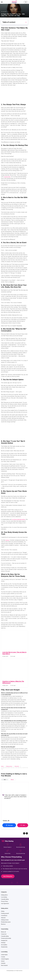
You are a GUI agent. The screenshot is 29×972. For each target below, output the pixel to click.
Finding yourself (5, 913)
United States (4, 954)
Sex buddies (4, 944)
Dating (2, 911)
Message (10, 825)
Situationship (4, 946)
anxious (7, 540)
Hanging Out (4, 940)
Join (26, 2)
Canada (3, 956)
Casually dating (5, 899)
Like (24, 825)
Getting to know (4, 919)
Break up (3, 924)
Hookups (3, 942)
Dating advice (4, 895)
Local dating (4, 897)
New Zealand (4, 965)
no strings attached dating (18, 519)
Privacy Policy (4, 901)
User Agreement (5, 903)
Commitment (4, 915)
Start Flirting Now (7, 876)
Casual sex (3, 934)
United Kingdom (5, 959)
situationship (7, 176)
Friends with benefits (6, 938)
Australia (3, 963)
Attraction (3, 917)
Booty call (3, 931)
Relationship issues (6, 922)
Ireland (2, 961)
